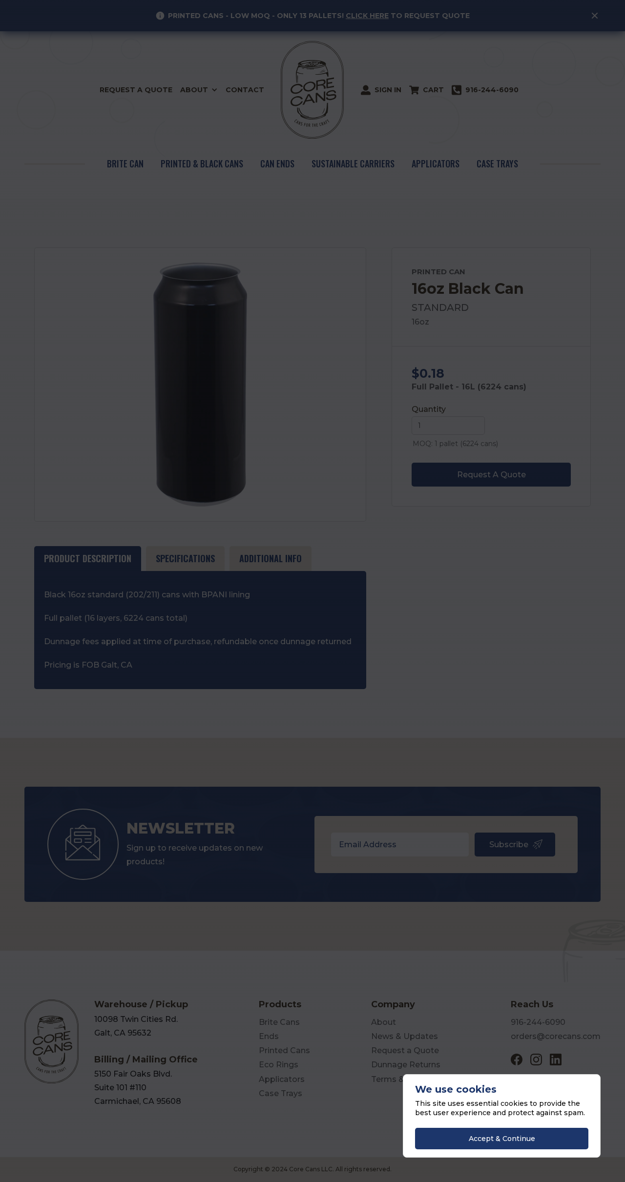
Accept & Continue (502, 1138)
